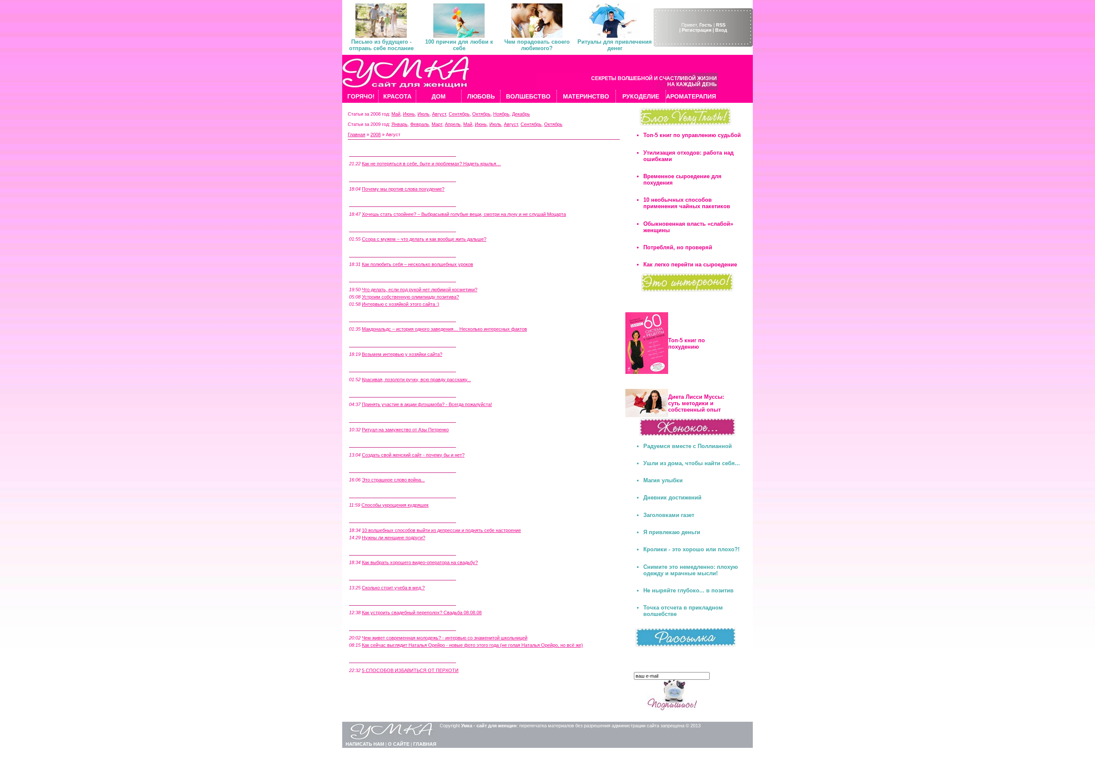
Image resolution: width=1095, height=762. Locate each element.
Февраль (419, 124)
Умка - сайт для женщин (489, 725)
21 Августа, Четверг (372, 317)
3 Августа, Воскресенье (377, 600)
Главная (356, 134)
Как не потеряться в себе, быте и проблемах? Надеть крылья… (431, 163)
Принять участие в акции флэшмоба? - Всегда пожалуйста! (427, 404)
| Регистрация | (696, 30)
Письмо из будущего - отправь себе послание (381, 45)
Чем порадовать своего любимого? (537, 45)
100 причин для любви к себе (459, 45)
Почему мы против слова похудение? (403, 188)
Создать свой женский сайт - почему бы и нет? (413, 454)
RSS (720, 24)
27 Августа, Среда (370, 201)
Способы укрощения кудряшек (395, 505)
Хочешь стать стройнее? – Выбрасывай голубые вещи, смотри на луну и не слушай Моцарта (464, 214)
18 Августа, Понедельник (378, 367)
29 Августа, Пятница (372, 176)
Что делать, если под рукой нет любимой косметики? (419, 289)
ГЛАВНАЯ (424, 744)
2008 (375, 134)
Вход (721, 30)
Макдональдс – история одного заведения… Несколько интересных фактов (444, 329)
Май (395, 114)
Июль (423, 114)
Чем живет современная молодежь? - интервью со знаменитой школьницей (444, 637)
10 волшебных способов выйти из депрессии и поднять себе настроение (441, 530)
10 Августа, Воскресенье (378, 467)
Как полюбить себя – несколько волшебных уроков (417, 264)
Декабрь (521, 114)
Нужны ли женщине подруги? (393, 537)
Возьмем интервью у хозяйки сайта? (402, 354)
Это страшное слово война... (393, 479)
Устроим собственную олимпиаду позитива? (410, 296)
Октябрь (481, 114)
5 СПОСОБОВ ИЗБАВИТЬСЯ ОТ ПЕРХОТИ (410, 670)
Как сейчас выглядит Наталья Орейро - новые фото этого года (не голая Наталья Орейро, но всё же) (472, 645)
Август (439, 114)
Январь (399, 124)
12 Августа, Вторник (373, 442)
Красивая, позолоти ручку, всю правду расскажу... (416, 379)
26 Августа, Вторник (373, 227)
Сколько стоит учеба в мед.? (393, 587)
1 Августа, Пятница (371, 657)
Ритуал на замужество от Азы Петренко (405, 429)
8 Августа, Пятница (371, 517)
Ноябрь (501, 114)
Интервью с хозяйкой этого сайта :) (400, 304)
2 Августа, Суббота (371, 625)
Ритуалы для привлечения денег (614, 45)
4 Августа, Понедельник (377, 575)
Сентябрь (459, 114)
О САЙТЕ (398, 744)
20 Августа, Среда (370, 341)
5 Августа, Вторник (371, 550)
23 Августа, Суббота (372, 277)
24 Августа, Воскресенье (378, 251)
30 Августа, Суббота (372, 151)
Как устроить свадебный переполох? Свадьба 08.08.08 (422, 612)
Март (437, 124)
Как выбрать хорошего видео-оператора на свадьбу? (420, 562)
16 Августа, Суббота (372, 392)
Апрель (453, 124)
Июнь (409, 114)
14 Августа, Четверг (372, 417)
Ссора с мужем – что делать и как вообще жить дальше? (424, 239)
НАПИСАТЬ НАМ (365, 744)
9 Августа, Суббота (371, 492)
